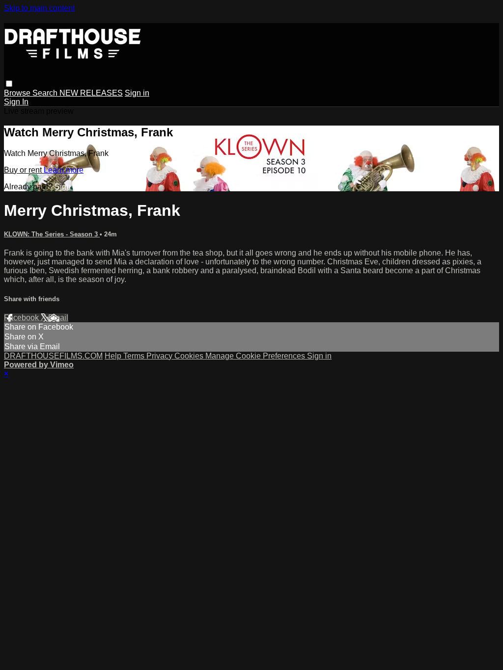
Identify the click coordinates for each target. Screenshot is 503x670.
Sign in (137, 93)
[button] (9, 83)
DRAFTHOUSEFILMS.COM (53, 356)
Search (45, 93)
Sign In (16, 102)
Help (114, 356)
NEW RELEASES (91, 93)
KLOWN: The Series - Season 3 (52, 234)
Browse (18, 93)
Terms (134, 356)
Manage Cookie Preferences (256, 356)
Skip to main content (39, 8)
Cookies (189, 356)
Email (58, 317)
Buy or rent (24, 170)
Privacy (160, 356)
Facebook (22, 317)
